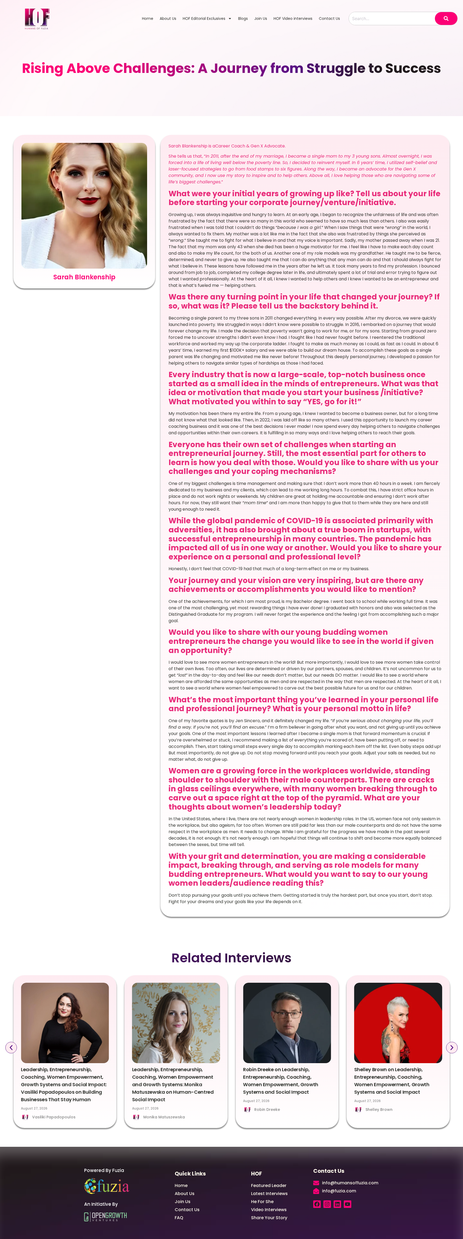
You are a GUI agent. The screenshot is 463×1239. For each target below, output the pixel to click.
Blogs (243, 18)
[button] (11, 1047)
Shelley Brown (379, 1109)
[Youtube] (347, 1204)
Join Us (260, 18)
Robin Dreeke (267, 1109)
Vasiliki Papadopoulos (54, 1117)
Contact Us (329, 18)
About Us (168, 18)
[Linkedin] (337, 1204)
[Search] (446, 18)
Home (147, 18)
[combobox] (392, 18)
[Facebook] (317, 1204)
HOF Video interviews (293, 18)
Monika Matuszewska (164, 1117)
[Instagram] (327, 1204)
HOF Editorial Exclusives (204, 18)
